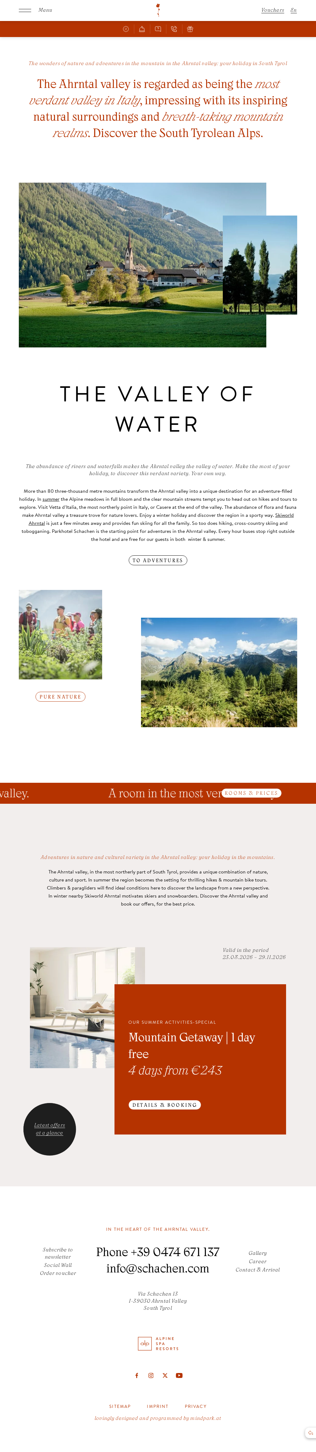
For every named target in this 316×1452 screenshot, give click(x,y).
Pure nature (60, 697)
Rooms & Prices (251, 793)
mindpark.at (205, 1418)
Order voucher (58, 1273)
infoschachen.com (157, 1270)
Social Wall (58, 1265)
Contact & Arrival (258, 1270)
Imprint (157, 1406)
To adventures (158, 560)
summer (51, 499)
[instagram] (151, 1375)
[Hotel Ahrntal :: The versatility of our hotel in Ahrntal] (158, 10)
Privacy (196, 1406)
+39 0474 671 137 (175, 1253)
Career (258, 1261)
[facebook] (137, 1375)
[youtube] (179, 1375)
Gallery (258, 1253)
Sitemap (120, 1406)
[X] (165, 1375)
